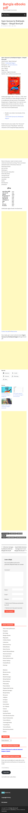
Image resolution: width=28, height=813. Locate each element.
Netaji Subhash (7, 679)
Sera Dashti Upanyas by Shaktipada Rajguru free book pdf (18, 395)
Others (4, 731)
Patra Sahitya (6, 681)
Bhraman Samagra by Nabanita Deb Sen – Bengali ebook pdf (7, 548)
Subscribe (6, 772)
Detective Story (7, 644)
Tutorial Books (7, 727)
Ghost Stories (6, 649)
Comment (7, 570)
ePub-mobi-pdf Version (9, 628)
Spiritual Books (7, 713)
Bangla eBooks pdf (14, 6)
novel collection (13, 65)
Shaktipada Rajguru (10, 63)
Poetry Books (6, 686)
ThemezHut (4, 811)
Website (6, 599)
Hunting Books (7, 656)
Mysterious (6, 674)
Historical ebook (7, 653)
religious (5, 697)
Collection (13, 533)
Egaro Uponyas (11, 537)
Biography (5, 637)
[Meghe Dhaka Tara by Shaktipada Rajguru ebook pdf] (6, 401)
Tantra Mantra (6, 720)
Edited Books (6, 647)
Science (5, 708)
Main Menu (6, 15)
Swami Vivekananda (8, 718)
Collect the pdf (5, 331)
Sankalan (5, 702)
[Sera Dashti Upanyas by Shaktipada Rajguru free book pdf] (18, 390)
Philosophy (6, 683)
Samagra (5, 699)
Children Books (7, 640)
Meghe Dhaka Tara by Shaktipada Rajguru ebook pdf (6, 406)
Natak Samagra (7, 677)
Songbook (5, 711)
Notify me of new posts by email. (14, 608)
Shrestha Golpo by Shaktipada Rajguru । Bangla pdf (6, 395)
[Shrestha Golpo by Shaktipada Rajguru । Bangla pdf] (6, 390)
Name (6, 590)
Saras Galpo (6, 704)
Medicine (5, 670)
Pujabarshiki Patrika (8, 688)
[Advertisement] (14, 42)
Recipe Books (6, 692)
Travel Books (6, 724)
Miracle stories (6, 672)
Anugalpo (5, 631)
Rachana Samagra (7, 690)
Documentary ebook (8, 729)
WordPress (13, 809)
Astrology (5, 633)
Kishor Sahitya (6, 660)
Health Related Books (8, 651)
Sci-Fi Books (6, 706)
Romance (5, 695)
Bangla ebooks (7, 635)
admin (14, 26)
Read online (14, 331)
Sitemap (5, 665)
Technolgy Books (7, 722)
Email (6, 594)
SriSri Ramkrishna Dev (8, 715)
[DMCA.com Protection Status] (6, 792)
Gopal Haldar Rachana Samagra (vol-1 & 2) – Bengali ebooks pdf (21, 548)
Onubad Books (6, 663)
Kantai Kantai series (8, 658)
